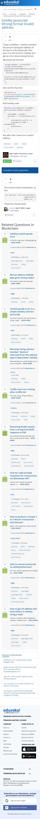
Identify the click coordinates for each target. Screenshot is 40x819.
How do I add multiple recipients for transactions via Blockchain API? (23, 475)
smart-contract (8, 147)
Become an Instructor (29, 731)
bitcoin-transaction (25, 550)
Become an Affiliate (28, 734)
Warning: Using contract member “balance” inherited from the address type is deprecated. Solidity (23, 353)
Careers (24, 728)
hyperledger (30, 261)
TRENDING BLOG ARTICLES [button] (14, 773)
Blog (4, 741)
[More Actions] (35, 161)
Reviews (6, 734)
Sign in (29, 814)
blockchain (7, 144)
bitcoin (16, 144)
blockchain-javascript (17, 554)
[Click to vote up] (5, 36)
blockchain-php (29, 466)
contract (26, 382)
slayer (31, 154)
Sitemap (6, 747)
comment (18, 161)
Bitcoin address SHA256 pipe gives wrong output (22, 276)
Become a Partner (27, 737)
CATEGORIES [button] (8, 769)
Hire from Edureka (28, 741)
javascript (20, 147)
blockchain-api (15, 462)
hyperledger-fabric (17, 261)
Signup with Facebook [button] (18, 807)
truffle (26, 420)
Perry (12, 494)
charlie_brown (15, 538)
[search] (36, 9)
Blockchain (23, 154)
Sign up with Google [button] (17, 801)
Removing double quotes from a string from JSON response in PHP (22, 429)
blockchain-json (16, 466)
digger (28, 208)
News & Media (8, 731)
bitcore (13, 550)
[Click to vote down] (5, 41)
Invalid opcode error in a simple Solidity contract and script (22, 311)
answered (12, 208)
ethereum (14, 416)
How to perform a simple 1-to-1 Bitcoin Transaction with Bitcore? (23, 519)
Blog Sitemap (7, 751)
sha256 (31, 302)
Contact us (6, 737)
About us (6, 728)
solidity (24, 144)
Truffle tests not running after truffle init (22, 390)
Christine (14, 408)
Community (7, 744)
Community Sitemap (10, 754)
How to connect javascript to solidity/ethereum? (23, 565)
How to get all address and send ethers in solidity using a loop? (23, 611)
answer (8, 161)
